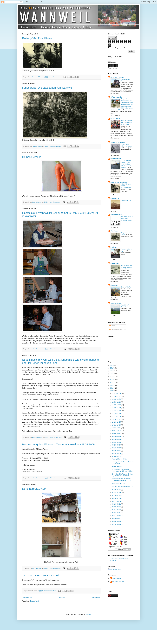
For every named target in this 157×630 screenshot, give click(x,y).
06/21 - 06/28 (116, 501)
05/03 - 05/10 (116, 521)
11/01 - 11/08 (116, 416)
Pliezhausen (115, 263)
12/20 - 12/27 (116, 396)
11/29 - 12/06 (116, 405)
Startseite (62, 597)
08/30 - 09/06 (116, 442)
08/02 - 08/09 (116, 454)
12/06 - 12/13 (116, 402)
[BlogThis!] (71, 77)
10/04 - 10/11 (116, 428)
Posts (113, 326)
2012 (112, 382)
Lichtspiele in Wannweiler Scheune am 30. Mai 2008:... (122, 470)
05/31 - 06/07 (116, 510)
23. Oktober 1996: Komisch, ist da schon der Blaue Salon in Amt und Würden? (126, 164)
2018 (112, 365)
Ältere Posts (96, 597)
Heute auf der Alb (126, 287)
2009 (112, 391)
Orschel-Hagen (116, 303)
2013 (112, 379)
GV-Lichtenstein (116, 97)
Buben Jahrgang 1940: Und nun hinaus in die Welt (126, 185)
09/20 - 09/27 (116, 433)
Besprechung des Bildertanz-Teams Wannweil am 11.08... (122, 479)
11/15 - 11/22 (116, 411)
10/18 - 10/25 (116, 422)
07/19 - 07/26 (116, 490)
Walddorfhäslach (116, 215)
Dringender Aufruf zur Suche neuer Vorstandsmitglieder (127, 218)
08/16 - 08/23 (116, 448)
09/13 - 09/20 (116, 436)
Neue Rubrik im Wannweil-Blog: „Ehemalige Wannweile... (122, 475)
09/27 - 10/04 (116, 431)
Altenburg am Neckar (118, 142)
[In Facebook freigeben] (75, 77)
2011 (112, 385)
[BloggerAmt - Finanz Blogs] (114, 569)
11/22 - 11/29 (116, 408)
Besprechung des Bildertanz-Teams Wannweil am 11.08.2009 (58, 444)
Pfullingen (114, 247)
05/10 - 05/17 (116, 518)
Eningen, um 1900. (126, 200)
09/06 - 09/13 (116, 439)
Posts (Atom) (34, 601)
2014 (112, 376)
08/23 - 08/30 (116, 445)
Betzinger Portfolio (117, 77)
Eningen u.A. (115, 198)
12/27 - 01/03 (116, 393)
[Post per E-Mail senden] (64, 77)
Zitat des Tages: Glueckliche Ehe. (42, 575)
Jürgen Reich (116, 578)
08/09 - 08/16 (116, 451)
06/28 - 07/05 (116, 498)
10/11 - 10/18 (116, 425)
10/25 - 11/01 (116, 419)
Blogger (88, 614)
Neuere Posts (27, 597)
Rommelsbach (116, 158)
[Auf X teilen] (73, 77)
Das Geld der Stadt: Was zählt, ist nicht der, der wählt (126, 122)
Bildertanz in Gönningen (119, 182)
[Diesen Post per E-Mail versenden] (68, 77)
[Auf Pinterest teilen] (78, 77)
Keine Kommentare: (56, 77)
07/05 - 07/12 (116, 495)
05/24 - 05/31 (116, 513)
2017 (112, 368)
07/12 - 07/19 (116, 492)
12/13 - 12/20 (116, 399)
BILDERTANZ (115, 119)
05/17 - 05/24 (116, 515)
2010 (112, 388)
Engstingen (114, 285)
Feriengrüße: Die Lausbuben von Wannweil (47, 87)
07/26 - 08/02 (116, 456)
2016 (112, 371)
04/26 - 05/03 (116, 524)
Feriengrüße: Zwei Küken (37, 38)
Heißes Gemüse (31, 157)
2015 (112, 374)
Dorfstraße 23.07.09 (34, 488)
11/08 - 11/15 (116, 413)
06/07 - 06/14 (116, 507)
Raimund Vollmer (118, 581)
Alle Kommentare (117, 330)
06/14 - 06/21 (116, 504)
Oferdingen (114, 231)
